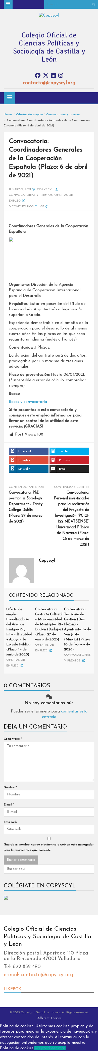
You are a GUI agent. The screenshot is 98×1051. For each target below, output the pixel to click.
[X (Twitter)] (45, 76)
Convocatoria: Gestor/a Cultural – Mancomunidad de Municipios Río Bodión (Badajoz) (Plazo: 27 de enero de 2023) (49, 624)
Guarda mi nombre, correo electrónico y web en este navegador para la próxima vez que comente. (48, 847)
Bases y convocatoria (28, 402)
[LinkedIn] (53, 76)
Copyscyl (45, 189)
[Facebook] (37, 76)
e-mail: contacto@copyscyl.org (38, 974)
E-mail (9, 804)
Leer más (57, 1048)
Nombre (10, 787)
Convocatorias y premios (63, 114)
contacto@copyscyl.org (49, 82)
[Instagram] (60, 76)
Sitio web (10, 822)
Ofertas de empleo (29, 114)
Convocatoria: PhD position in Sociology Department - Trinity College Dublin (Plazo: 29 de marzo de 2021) (25, 507)
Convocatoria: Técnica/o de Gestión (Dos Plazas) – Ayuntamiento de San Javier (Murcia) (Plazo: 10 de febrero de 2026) (77, 629)
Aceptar (41, 1048)
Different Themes (49, 1018)
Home (8, 114)
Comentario (13, 738)
